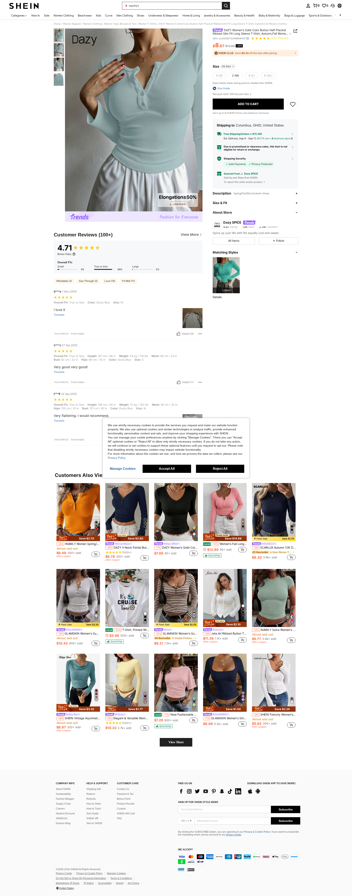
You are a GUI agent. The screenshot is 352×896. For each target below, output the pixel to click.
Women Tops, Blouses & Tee (120, 23)
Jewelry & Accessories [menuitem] (217, 15)
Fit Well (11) (128, 280)
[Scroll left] (335, 15)
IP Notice (89, 883)
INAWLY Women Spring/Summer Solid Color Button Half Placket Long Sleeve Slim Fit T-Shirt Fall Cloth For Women (78, 544)
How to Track (93, 808)
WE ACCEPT (185, 849)
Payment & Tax (125, 794)
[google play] (258, 793)
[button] (332, 5)
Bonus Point (123, 798)
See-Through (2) (88, 280)
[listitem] (226, 275)
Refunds (91, 798)
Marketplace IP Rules (67, 883)
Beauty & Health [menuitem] (244, 15)
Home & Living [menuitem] (191, 15)
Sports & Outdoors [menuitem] (320, 15)
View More (176, 742)
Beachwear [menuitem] (85, 15)
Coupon (121, 808)
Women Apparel (72, 23)
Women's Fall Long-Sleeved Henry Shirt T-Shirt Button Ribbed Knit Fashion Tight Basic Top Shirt (225, 544)
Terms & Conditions (121, 878)
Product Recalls (125, 803)
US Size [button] (226, 66)
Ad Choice (133, 883)
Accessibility (105, 883)
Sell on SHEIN (94, 823)
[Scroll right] (340, 15)
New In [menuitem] (35, 15)
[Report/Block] (200, 333)
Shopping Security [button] (235, 158)
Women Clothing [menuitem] (63, 15)
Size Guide (92, 813)
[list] (210, 791)
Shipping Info (93, 789)
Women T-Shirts (147, 23)
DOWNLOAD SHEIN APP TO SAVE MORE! (271, 783)
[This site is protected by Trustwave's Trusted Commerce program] (181, 869)
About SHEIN (63, 789)
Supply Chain (63, 803)
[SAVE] (292, 104)
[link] (316, 5)
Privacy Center (64, 873)
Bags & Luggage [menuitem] (294, 15)
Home (57, 23)
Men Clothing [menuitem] (125, 15)
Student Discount (65, 813)
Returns (90, 794)
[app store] (250, 793)
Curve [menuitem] (108, 15)
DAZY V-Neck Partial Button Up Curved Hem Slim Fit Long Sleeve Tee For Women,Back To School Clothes (127, 547)
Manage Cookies (116, 873)
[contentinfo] (239, 859)
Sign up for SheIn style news (198, 802)
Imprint (119, 883)
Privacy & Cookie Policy (257, 831)
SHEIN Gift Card (126, 813)
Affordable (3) (64, 280)
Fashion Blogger (65, 798)
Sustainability (63, 794)
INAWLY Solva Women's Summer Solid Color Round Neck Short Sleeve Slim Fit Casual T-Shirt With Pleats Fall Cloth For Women (274, 629)
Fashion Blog (63, 823)
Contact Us (123, 789)
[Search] (226, 6)
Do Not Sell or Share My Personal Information (81, 878)
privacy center (233, 834)
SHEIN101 (62, 818)
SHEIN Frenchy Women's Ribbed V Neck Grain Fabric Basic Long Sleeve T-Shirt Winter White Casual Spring (274, 714)
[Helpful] (178, 333)
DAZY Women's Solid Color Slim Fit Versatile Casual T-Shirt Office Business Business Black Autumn (176, 547)
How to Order (93, 803)
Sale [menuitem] (46, 15)
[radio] (219, 75)
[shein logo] (24, 5)
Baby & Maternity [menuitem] (269, 15)
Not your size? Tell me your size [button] (231, 94)
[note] (78, 538)
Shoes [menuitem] (140, 15)
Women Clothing (92, 23)
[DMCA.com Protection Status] (190, 869)
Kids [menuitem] (98, 15)
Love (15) (109, 280)
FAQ (119, 818)
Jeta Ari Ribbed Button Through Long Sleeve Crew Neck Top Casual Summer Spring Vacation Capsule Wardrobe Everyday (225, 633)
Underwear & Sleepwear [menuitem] (163, 15)
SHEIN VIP (92, 818)
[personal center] (308, 5)
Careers (60, 808)
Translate (59, 314)
